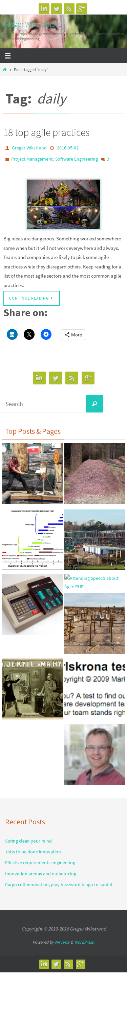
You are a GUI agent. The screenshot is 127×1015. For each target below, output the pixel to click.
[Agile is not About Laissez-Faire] (95, 472)
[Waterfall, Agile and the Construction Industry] (95, 537)
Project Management (32, 157)
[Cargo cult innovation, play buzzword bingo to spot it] (94, 621)
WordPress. (84, 939)
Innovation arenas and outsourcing (40, 870)
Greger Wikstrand (29, 24)
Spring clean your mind (28, 837)
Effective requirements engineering (40, 859)
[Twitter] (56, 8)
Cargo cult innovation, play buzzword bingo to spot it (58, 881)
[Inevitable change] (32, 537)
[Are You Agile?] (95, 687)
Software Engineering (76, 157)
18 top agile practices (46, 132)
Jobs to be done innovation (33, 848)
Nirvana (62, 939)
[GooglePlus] (81, 8)
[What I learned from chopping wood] (32, 472)
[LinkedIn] (44, 8)
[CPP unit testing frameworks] (95, 753)
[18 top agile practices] (63, 201)
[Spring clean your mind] (32, 687)
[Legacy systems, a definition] (32, 603)
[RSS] (69, 8)
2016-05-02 (68, 147)
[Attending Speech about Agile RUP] (95, 579)
